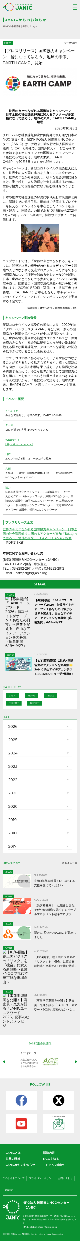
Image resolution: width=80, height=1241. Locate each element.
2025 (12, 740)
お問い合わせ (65, 1178)
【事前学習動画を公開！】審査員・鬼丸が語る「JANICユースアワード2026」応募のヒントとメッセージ (55, 1005)
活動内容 (49, 1152)
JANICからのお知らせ (20, 1164)
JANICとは (13, 1152)
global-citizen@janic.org (43, 1226)
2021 (12, 793)
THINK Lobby (54, 1164)
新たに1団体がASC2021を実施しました (55, 935)
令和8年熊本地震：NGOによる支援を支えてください (54, 883)
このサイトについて (14, 1178)
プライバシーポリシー (41, 1178)
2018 (12, 833)
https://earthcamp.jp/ (19, 444)
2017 (12, 846)
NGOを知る (51, 1158)
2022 (12, 780)
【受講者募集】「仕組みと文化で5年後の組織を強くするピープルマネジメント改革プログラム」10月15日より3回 (55, 909)
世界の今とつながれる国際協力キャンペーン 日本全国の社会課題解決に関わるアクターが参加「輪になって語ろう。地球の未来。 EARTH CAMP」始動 (40, 533)
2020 (13, 806)
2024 (13, 753)
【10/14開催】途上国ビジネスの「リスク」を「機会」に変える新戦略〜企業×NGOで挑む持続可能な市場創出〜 (54, 961)
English (9, 1189)
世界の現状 (13, 1158)
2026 (13, 726)
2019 (12, 819)
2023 (12, 766)
